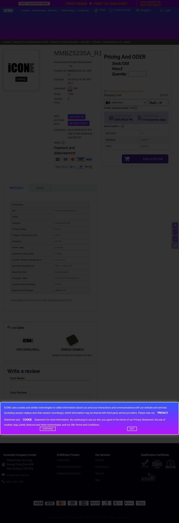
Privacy (162, 412)
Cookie (27, 419)
